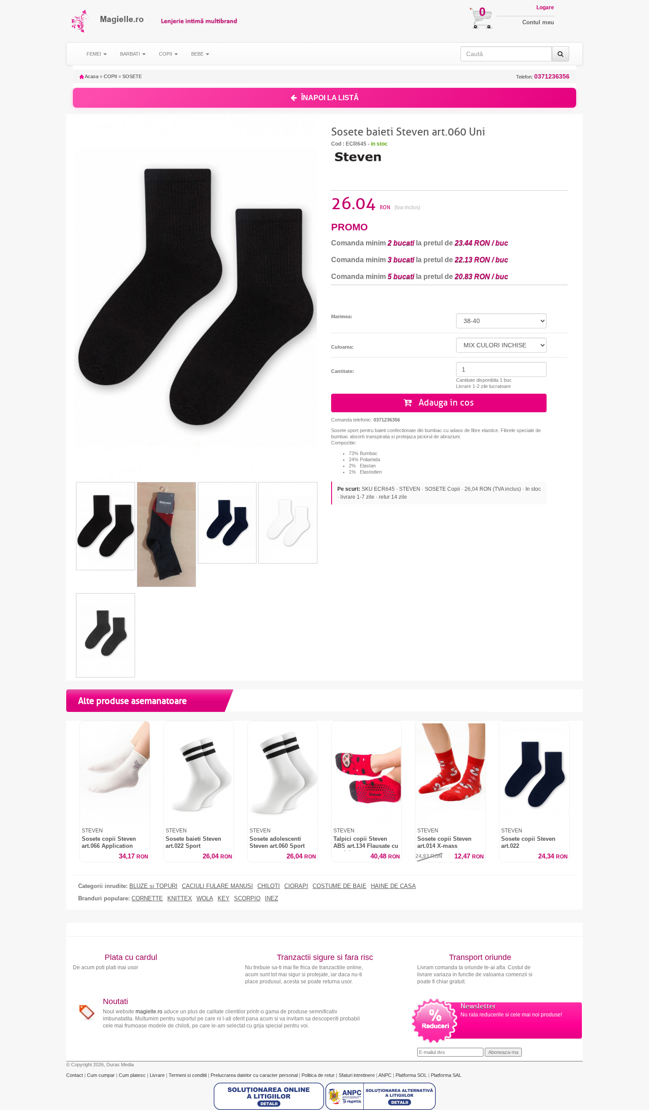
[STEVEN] (357, 156)
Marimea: (341, 316)
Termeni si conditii (188, 1075)
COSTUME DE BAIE (339, 886)
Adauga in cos (445, 402)
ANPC (385, 1075)
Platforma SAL (446, 1075)
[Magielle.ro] (80, 21)
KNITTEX (179, 899)
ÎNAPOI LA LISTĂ (330, 98)
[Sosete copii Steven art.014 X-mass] (450, 773)
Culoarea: (342, 347)
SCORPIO (247, 899)
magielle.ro (149, 1011)
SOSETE (132, 76)
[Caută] (560, 53)
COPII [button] (166, 53)
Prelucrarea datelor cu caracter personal (255, 1075)
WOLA (204, 899)
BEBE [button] (198, 53)
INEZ (271, 899)
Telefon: (543, 76)
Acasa (91, 76)
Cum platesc (133, 1075)
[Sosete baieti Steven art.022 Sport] (199, 773)
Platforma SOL (411, 1075)
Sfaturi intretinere (357, 1075)
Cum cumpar (101, 1075)
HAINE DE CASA (393, 886)
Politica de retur (319, 1075)
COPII (110, 76)
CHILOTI (268, 886)
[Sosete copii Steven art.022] (534, 773)
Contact (75, 1075)
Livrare (158, 1075)
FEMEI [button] (94, 53)
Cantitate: (342, 371)
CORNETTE (147, 899)
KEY (224, 899)
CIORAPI (296, 886)
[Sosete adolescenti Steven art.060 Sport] (282, 773)
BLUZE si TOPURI (153, 886)
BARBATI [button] (130, 53)
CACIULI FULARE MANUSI (217, 886)
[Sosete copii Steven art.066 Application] (115, 773)
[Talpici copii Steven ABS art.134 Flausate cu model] (366, 773)
